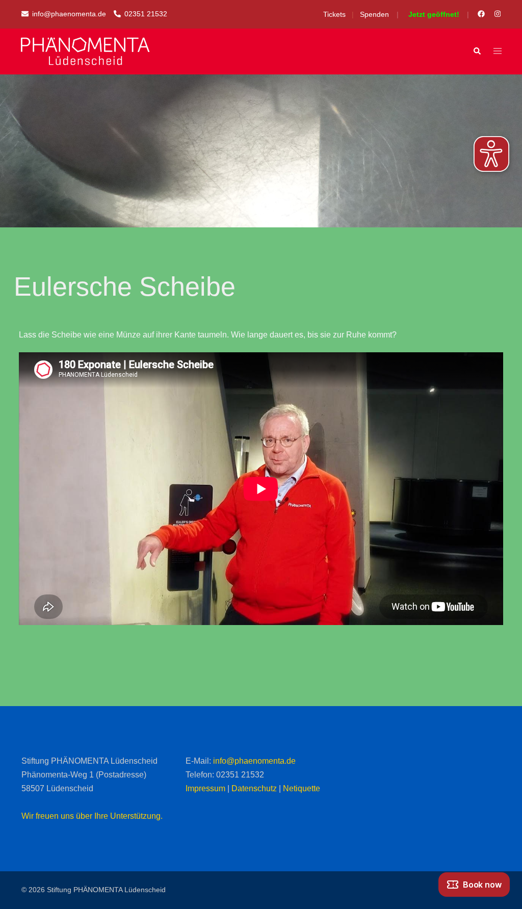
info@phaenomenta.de (254, 761)
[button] (477, 51)
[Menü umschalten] (497, 52)
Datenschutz (254, 788)
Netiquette (301, 788)
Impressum (205, 788)
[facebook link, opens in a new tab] (481, 14)
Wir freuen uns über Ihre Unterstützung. (92, 816)
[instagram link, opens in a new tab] (496, 14)
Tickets (334, 14)
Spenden (374, 14)
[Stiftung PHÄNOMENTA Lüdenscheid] (85, 51)
